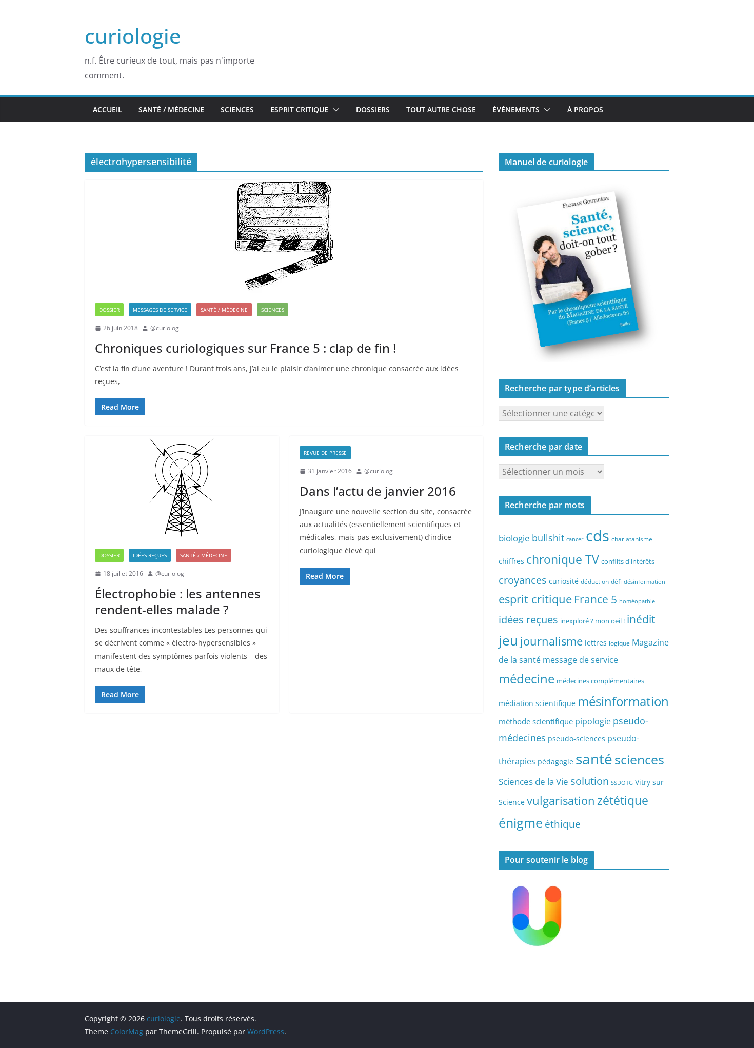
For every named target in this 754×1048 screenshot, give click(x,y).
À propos (585, 109)
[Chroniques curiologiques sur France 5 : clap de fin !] (284, 236)
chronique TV (562, 560)
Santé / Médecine (171, 109)
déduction (595, 581)
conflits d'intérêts (627, 561)
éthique (563, 824)
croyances (523, 580)
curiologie (133, 36)
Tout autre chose (441, 109)
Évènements (516, 109)
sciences (639, 759)
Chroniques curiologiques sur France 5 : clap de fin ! (245, 347)
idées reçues (528, 619)
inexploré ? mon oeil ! (592, 621)
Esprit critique (299, 109)
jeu (508, 640)
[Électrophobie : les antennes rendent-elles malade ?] (182, 487)
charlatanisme (631, 539)
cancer (575, 539)
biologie (514, 538)
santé (594, 759)
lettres (596, 643)
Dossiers (373, 109)
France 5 (595, 599)
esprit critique (535, 599)
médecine (526, 678)
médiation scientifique (537, 703)
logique (619, 643)
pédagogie (555, 762)
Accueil (107, 109)
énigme (521, 822)
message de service (580, 660)
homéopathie (637, 601)
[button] (334, 110)
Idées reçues (150, 555)
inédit (641, 619)
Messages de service (160, 309)
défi (616, 581)
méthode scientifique (536, 721)
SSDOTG (622, 783)
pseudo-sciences (576, 738)
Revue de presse (325, 452)
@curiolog (164, 328)
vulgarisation (561, 800)
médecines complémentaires (600, 681)
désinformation (644, 582)
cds (597, 536)
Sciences (237, 109)
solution (589, 781)
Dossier (109, 309)
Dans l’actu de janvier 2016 (378, 490)
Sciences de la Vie (533, 782)
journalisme (551, 641)
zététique (622, 800)
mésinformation (623, 701)
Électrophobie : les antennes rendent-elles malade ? (178, 601)
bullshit (548, 538)
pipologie (593, 721)
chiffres (511, 561)
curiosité (564, 581)
